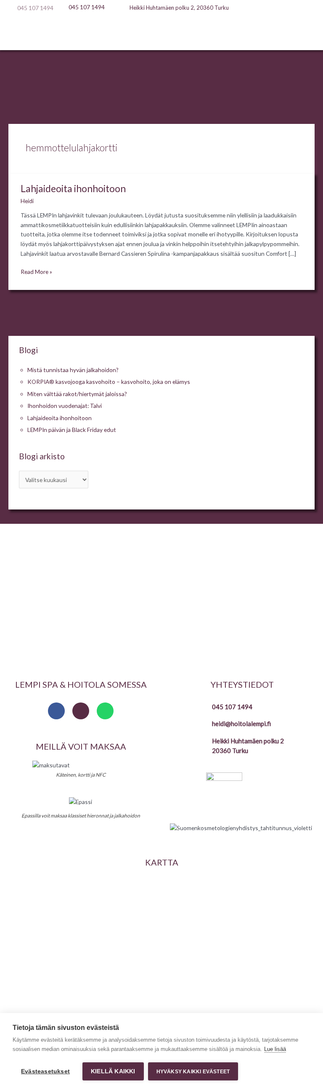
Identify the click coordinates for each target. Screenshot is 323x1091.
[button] (161, 34)
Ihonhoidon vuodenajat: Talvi (64, 405)
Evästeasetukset (45, 1071)
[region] (161, 597)
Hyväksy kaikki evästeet (193, 1072)
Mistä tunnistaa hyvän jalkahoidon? (73, 369)
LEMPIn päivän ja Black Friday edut (71, 429)
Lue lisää (275, 1049)
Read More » (36, 271)
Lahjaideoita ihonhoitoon (73, 188)
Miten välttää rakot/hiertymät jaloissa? (77, 393)
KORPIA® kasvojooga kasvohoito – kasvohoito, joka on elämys (108, 381)
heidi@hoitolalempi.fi (241, 723)
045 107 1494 (232, 706)
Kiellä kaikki (113, 1071)
